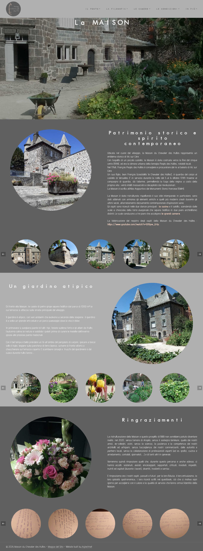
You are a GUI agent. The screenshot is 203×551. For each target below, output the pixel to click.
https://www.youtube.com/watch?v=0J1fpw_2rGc (133, 224)
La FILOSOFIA (116, 9)
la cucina (163, 206)
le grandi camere (171, 213)
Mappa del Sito (55, 546)
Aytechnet (87, 546)
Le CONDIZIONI (166, 9)
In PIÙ (190, 9)
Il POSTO (91, 9)
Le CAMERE (141, 9)
